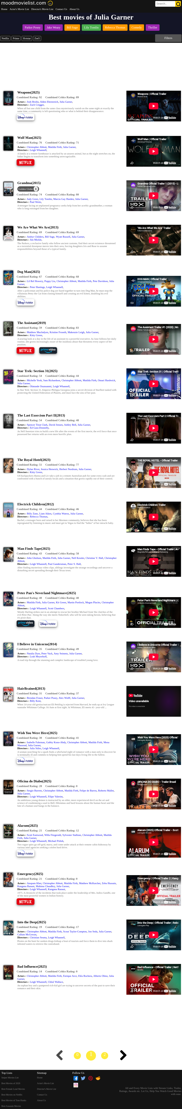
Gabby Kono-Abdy (56, 742)
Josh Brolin (33, 101)
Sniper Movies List (9, 1077)
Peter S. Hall (74, 564)
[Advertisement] (91, 64)
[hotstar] (28, 120)
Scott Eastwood (35, 835)
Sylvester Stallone (71, 835)
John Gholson (34, 558)
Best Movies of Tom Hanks (13, 1100)
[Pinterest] (90, 1078)
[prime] (50, 353)
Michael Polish (55, 841)
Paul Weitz (35, 202)
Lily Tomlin (46, 199)
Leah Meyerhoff (38, 656)
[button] (29, 97)
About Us (74, 9)
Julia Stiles (35, 748)
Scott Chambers (56, 608)
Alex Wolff (64, 697)
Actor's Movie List (19, 9)
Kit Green (61, 602)
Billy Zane (32, 513)
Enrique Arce (70, 975)
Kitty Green (36, 335)
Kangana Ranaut (25, 886)
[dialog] (28, 189)
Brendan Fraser (35, 697)
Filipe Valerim (55, 796)
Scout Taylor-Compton (75, 931)
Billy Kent (35, 700)
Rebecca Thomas (38, 516)
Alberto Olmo (100, 975)
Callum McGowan (26, 934)
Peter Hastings (37, 287)
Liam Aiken (45, 513)
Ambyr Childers (35, 236)
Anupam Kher (34, 883)
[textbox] (161, 3)
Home (4, 9)
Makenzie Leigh (76, 332)
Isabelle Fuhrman (36, 742)
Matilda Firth (55, 147)
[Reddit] (98, 1078)
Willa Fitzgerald (52, 835)
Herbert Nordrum (68, 469)
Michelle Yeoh (34, 380)
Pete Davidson (100, 281)
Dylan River (33, 469)
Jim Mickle (36, 239)
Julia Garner (66, 101)
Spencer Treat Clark (37, 424)
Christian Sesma (38, 937)
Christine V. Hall (94, 558)
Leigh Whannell (38, 150)
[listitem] (32, 28)
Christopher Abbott (37, 147)
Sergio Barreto (34, 790)
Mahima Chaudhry (45, 886)
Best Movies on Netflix (11, 1094)
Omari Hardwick (106, 380)
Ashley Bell (70, 424)
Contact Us (61, 9)
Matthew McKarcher (89, 883)
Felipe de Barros (88, 790)
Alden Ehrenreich (49, 101)
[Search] (178, 4)
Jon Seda (92, 931)
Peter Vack (46, 653)
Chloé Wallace (55, 981)
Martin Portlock (76, 602)
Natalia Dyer (33, 653)
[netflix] (28, 165)
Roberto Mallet (106, 790)
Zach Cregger (37, 104)
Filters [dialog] (168, 38)
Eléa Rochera (85, 975)
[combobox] (161, 3)
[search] (168, 4)
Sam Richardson (51, 380)
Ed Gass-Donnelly (39, 427)
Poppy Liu (49, 281)
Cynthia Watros (61, 513)
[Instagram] (75, 1085)
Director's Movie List (42, 9)
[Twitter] (83, 1078)
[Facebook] (75, 1078)
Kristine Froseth (58, 332)
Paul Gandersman (57, 564)
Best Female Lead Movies (13, 1089)
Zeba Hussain (109, 883)
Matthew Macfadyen (37, 332)
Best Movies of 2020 (10, 1083)
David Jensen (56, 424)
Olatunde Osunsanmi (40, 386)
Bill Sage (49, 236)
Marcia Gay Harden (63, 199)
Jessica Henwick (49, 469)
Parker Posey (50, 697)
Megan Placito (92, 602)
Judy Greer (32, 199)
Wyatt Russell (63, 236)
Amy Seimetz (61, 653)
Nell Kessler (78, 558)
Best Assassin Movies (11, 1106)
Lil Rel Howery (35, 281)
